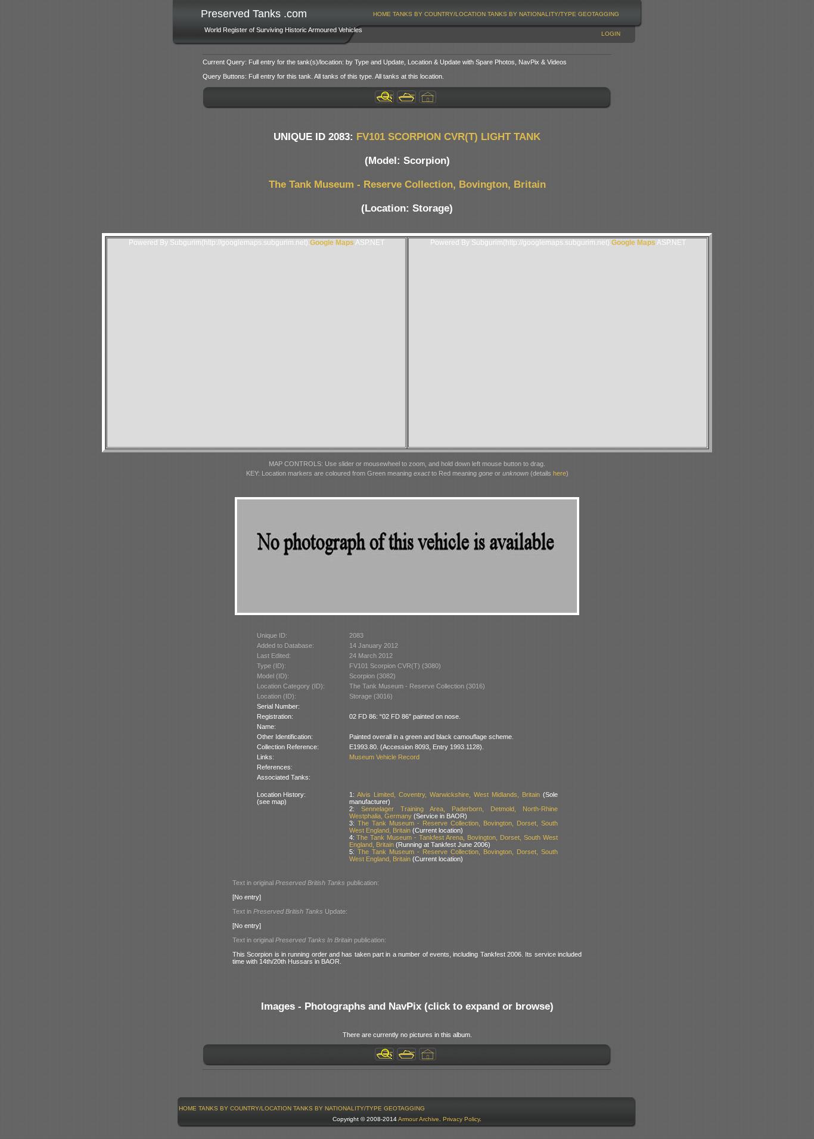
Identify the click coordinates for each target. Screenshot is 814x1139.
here (559, 473)
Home (382, 14)
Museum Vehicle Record (384, 757)
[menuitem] (382, 14)
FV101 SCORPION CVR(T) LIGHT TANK (448, 136)
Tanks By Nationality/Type (531, 14)
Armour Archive (418, 1119)
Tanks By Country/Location (439, 14)
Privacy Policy (461, 1119)
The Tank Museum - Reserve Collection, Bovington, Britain (407, 184)
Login (610, 33)
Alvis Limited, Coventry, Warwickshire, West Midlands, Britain (448, 794)
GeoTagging (598, 14)
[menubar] (496, 14)
